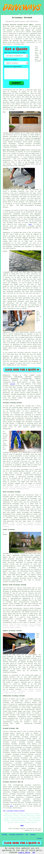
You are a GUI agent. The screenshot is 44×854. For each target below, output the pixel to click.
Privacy (39, 838)
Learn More (24, 852)
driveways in (7, 196)
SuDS (30, 224)
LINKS (23, 14)
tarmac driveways (17, 140)
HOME (19, 14)
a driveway (20, 28)
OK (34, 852)
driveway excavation (30, 736)
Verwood (12, 384)
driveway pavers (9, 733)
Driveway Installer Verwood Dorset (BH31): (18, 24)
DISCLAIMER (39, 14)
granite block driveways (20, 752)
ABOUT (28, 14)
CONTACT (33, 14)
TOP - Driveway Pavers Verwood (14, 810)
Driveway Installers (16, 834)
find (9, 785)
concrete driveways (10, 145)
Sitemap (4, 834)
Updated (32, 834)
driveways (31, 768)
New (27, 834)
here (11, 806)
